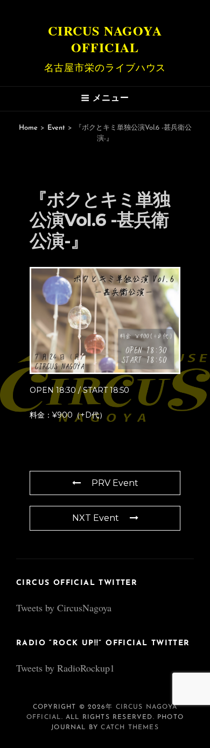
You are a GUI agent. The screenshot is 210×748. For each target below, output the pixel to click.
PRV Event (115, 483)
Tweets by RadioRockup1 (65, 667)
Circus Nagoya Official (105, 39)
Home (28, 127)
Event (56, 127)
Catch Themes (129, 727)
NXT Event (95, 518)
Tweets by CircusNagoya (63, 607)
